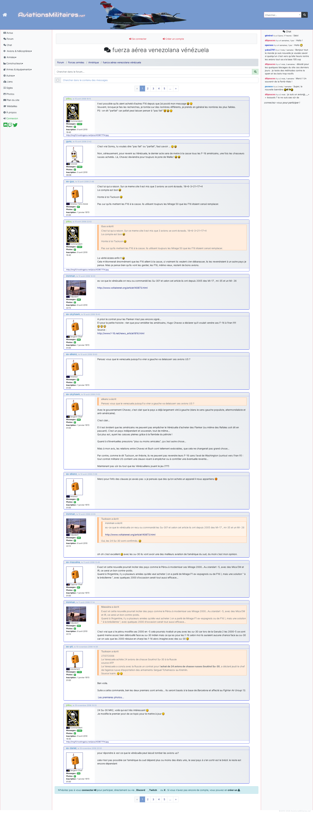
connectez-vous (273, 102)
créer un (233, 790)
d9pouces (270, 40)
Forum (10, 38)
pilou (68, 98)
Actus (9, 32)
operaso (269, 45)
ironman (70, 275)
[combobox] (282, 15)
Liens (9, 81)
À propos (11, 112)
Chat (9, 45)
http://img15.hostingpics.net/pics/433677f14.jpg (87, 135)
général (269, 35)
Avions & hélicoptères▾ (19, 51)
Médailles (11, 106)
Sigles (9, 87)
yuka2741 (270, 49)
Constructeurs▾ (14, 63)
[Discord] (5, 125)
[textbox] (281, 15)
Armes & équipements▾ (19, 69)
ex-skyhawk (73, 314)
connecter (88, 790)
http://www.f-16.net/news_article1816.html (120, 333)
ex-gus (70, 181)
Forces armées (76, 62)
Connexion (12, 118)
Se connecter (138, 38)
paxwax (269, 86)
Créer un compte (174, 38)
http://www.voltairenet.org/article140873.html (122, 287)
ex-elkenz (71, 354)
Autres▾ (10, 75)
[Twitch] (10, 125)
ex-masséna (73, 562)
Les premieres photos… (111, 697)
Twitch (153, 790)
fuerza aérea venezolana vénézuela (122, 62)
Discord (141, 790)
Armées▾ (11, 57)
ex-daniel (71, 748)
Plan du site (12, 100)
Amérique (93, 62)
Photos (10, 94)
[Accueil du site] (5, 15)
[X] (15, 125)
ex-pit (69, 646)
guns (69, 141)
